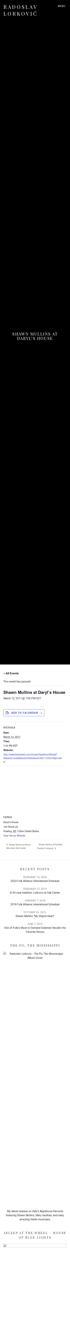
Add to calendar (24, 712)
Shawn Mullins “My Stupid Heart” (35, 916)
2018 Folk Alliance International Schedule (35, 904)
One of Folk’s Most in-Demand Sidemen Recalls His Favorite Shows (35, 929)
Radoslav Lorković (20, 10)
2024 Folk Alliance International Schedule (35, 881)
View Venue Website (14, 835)
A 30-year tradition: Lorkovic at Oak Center (35, 892)
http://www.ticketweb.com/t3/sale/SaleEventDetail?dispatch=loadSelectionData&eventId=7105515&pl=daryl (32, 758)
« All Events (11, 673)
